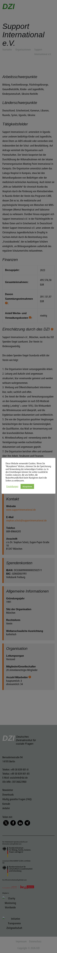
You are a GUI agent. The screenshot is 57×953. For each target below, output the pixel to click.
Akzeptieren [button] (27, 486)
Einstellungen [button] (12, 486)
